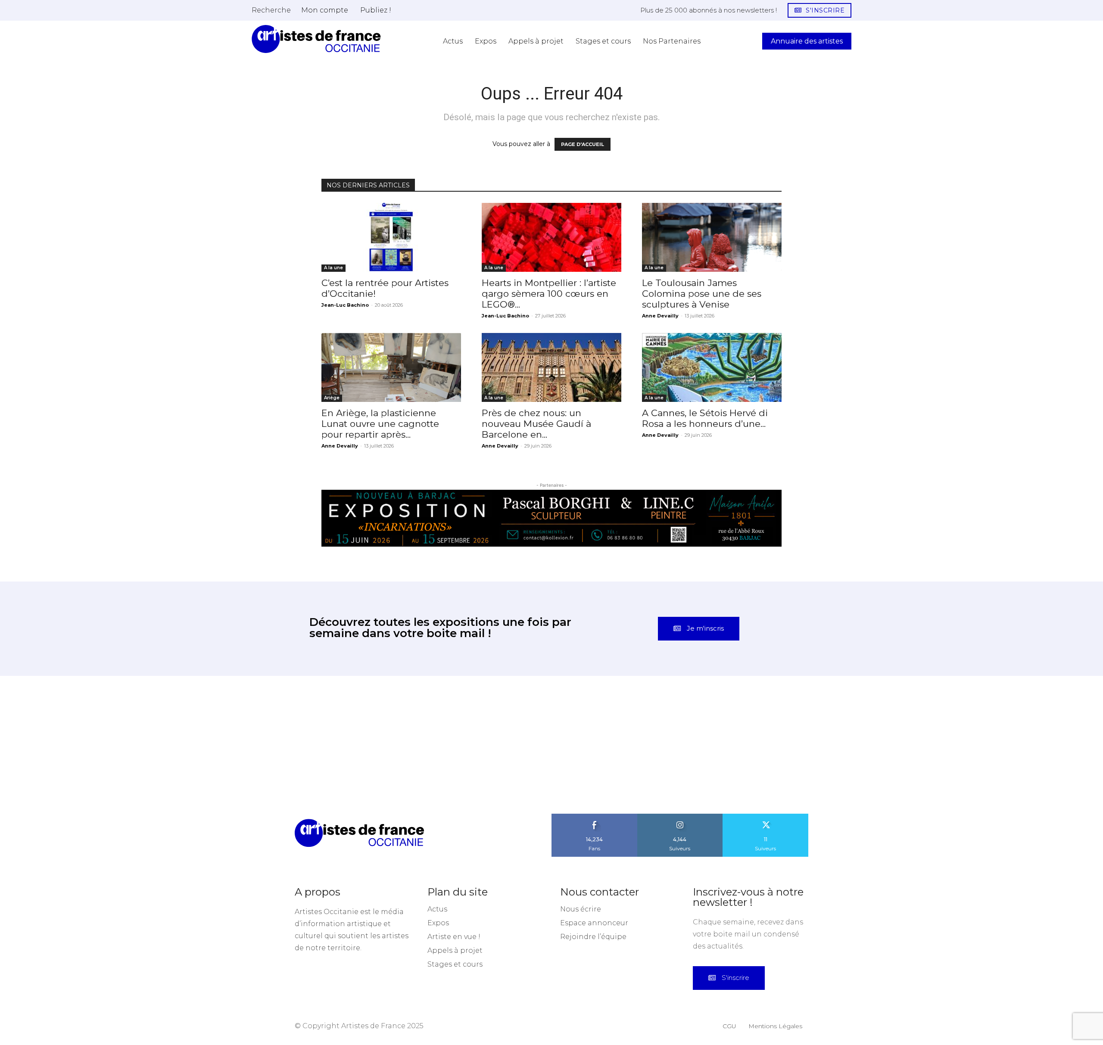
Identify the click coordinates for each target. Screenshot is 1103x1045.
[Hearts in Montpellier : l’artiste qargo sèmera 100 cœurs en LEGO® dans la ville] (551, 237)
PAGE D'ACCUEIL (582, 144)
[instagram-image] (69, 745)
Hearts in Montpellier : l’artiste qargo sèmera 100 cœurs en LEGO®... (549, 293)
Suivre (679, 817)
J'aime (594, 817)
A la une (333, 268)
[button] (271, 9)
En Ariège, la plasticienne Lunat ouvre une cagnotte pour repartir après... (380, 423)
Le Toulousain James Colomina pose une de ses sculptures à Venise (701, 293)
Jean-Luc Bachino (345, 305)
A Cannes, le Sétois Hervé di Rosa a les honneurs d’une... (705, 418)
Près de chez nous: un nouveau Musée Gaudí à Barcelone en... (536, 423)
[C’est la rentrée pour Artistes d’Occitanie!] (391, 237)
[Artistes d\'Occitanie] (316, 39)
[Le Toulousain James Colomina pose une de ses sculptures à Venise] (712, 237)
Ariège (332, 398)
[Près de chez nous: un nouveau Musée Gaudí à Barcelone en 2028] (551, 367)
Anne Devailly (660, 316)
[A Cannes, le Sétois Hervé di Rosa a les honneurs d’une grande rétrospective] (712, 367)
